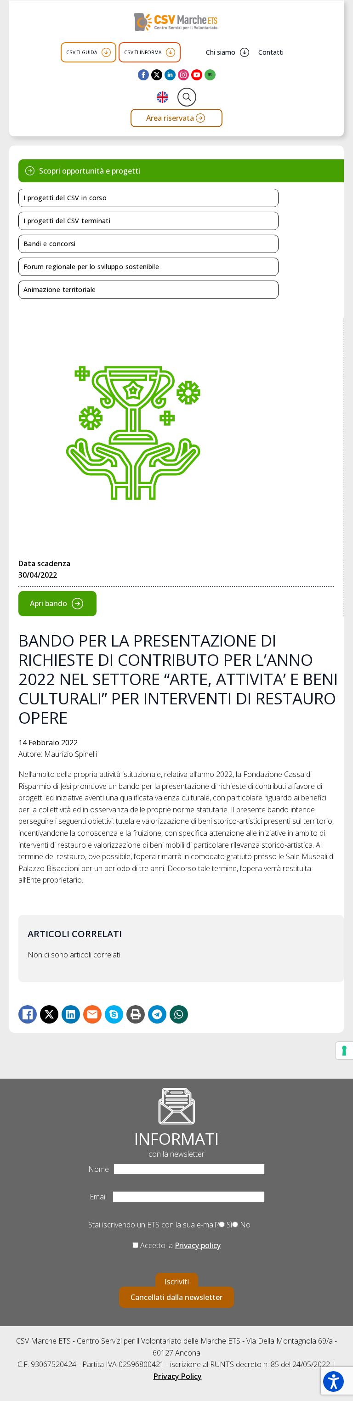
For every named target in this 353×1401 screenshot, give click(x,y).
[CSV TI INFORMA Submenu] (170, 52)
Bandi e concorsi (49, 243)
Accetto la (179, 1245)
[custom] (210, 74)
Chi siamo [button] (220, 52)
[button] (333, 1381)
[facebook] (143, 74)
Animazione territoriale (59, 289)
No (244, 1225)
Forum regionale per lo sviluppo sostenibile (91, 266)
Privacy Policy (178, 1376)
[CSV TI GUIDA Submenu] (106, 52)
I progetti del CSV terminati (66, 220)
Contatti (271, 52)
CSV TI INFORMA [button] (142, 52)
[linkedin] (170, 74)
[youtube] (196, 74)
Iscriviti (177, 1282)
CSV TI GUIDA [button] (81, 52)
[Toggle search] (186, 97)
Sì (228, 1225)
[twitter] (156, 74)
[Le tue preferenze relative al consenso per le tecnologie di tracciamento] (344, 1050)
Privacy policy (198, 1245)
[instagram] (183, 74)
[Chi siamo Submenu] (244, 52)
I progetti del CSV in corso (65, 197)
